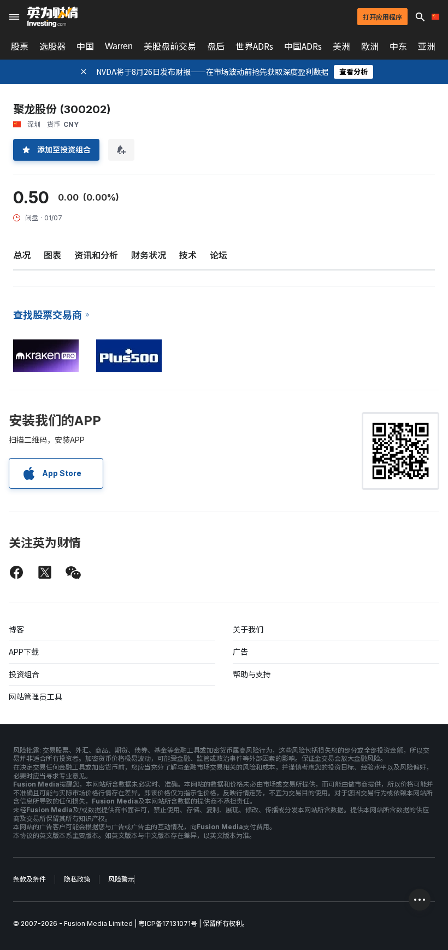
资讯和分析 (96, 255)
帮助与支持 (252, 674)
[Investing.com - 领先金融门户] (52, 17)
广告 (240, 651)
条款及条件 (29, 879)
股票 (19, 46)
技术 (188, 255)
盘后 (216, 46)
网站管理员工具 (35, 696)
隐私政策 (77, 879)
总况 (22, 255)
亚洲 (426, 46)
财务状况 (148, 255)
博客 (16, 629)
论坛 (218, 255)
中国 (85, 46)
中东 (398, 46)
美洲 (341, 46)
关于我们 (248, 629)
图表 (52, 255)
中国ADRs (303, 46)
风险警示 (121, 879)
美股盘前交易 (170, 46)
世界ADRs (254, 46)
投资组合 (24, 674)
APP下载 (24, 651)
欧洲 (370, 46)
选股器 (52, 46)
